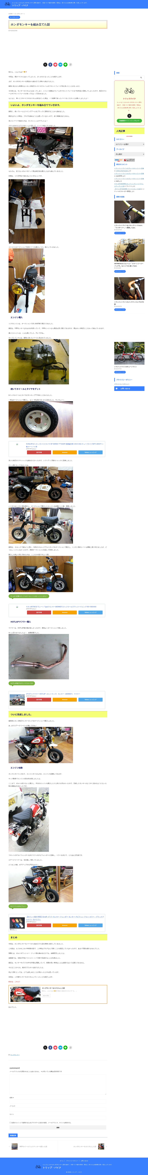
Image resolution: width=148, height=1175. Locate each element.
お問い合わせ (84, 1161)
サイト (12, 1114)
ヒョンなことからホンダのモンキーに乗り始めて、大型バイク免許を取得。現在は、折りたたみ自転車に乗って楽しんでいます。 (78, 1164)
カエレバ (34, 448)
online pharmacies (122, 171)
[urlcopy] (70, 65)
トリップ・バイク (20, 5)
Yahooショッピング (90, 452)
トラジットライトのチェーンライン (125, 366)
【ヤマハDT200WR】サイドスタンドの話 (127, 189)
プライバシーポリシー (121, 384)
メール (12, 1106)
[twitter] (45, 65)
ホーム (62, 1161)
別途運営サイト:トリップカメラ (129, 120)
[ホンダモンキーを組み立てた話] (60, 65)
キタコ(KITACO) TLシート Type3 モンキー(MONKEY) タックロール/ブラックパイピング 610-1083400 (61, 607)
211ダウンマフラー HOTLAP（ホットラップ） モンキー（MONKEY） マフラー (53, 694)
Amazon (64, 452)
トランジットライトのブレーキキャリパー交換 (129, 168)
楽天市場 (39, 452)
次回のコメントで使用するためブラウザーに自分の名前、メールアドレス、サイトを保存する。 (41, 1122)
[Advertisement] (58, 47)
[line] (65, 65)
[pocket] (55, 65)
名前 (12, 1097)
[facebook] (50, 65)
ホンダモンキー (15, 1055)
